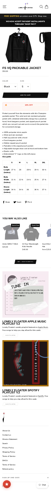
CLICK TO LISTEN (10, 335)
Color (5, 81)
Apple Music (43, 327)
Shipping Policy (8, 452)
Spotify (41, 396)
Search (5, 443)
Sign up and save (11, 478)
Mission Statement (9, 439)
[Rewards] (7, 484)
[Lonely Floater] (25, 6)
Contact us (6, 435)
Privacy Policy (8, 448)
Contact (6, 486)
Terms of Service (8, 456)
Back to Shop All (27, 261)
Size (22, 81)
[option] (25, 23)
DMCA (5, 460)
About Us (6, 431)
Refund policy (8, 469)
